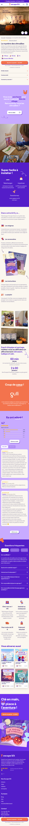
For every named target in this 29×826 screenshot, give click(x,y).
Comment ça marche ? (6, 79)
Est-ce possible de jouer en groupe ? (11, 583)
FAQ (2, 801)
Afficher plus (14, 532)
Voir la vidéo (11, 112)
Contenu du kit (4, 75)
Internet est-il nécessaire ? (8, 572)
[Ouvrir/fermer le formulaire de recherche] (24, 4)
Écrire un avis (14, 441)
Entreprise (4, 788)
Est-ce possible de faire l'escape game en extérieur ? (12, 589)
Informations (14, 550)
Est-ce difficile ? (5, 555)
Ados (2, 784)
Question (12, 446)
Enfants (3, 782)
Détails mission (4, 70)
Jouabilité (5, 550)
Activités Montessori (6, 803)
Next (25, 32)
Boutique (8, 37)
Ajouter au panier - (14, 62)
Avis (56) (4, 446)
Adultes (3, 786)
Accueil (3, 37)
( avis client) (13, 40)
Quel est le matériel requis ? (9, 567)
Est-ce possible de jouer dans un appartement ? (10, 577)
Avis (2, 799)
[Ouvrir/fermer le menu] (2, 4)
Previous (22, 32)
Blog (2, 797)
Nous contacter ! (5, 814)
